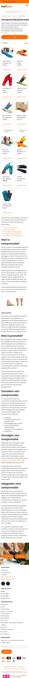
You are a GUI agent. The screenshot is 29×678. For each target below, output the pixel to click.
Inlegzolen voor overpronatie (13, 235)
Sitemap (16, 669)
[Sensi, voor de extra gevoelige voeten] (7, 107)
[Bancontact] (4, 661)
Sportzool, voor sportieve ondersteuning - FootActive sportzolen (21, 89)
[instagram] (8, 583)
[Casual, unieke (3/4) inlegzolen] (7, 196)
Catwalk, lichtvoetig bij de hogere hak (21, 178)
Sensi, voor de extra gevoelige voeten (7, 116)
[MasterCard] (9, 658)
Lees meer (4, 33)
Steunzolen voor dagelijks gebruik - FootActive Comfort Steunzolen (6, 178)
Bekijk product (7, 70)
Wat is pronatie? (9, 230)
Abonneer (6, 651)
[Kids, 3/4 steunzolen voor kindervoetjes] (7, 141)
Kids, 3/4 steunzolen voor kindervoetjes (6, 150)
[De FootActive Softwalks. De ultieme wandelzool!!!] (7, 53)
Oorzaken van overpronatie (12, 232)
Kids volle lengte (20, 62)
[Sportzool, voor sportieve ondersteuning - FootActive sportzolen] (22, 80)
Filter (14, 37)
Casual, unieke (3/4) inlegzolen (7, 205)
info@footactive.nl (10, 579)
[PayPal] (14, 661)
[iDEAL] (4, 658)
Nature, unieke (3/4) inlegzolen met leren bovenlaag (21, 116)
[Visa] (14, 658)
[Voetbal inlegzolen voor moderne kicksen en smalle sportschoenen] (22, 141)
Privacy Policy (7, 669)
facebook (8, 556)
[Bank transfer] (24, 658)
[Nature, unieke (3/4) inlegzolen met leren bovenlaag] (22, 107)
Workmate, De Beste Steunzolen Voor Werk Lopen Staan (6, 89)
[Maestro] (19, 658)
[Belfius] (9, 661)
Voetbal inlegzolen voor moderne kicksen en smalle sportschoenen (21, 150)
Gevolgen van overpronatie (12, 233)
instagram (21, 556)
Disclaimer (21, 666)
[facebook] (3, 583)
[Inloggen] (20, 6)
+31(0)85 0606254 (8, 577)
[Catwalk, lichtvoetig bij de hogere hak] (22, 168)
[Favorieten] (23, 6)
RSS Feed (22, 669)
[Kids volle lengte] (22, 53)
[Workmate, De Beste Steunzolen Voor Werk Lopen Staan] (7, 80)
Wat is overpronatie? (10, 228)
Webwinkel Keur (14, 675)
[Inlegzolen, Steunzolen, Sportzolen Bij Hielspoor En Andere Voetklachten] (7, 6)
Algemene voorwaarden (10, 666)
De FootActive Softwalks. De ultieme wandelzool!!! (6, 62)
